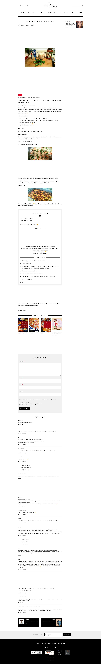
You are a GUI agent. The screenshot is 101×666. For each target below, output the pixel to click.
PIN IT (32, 97)
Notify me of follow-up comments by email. (31, 402)
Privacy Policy (62, 643)
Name (21, 378)
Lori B (19, 518)
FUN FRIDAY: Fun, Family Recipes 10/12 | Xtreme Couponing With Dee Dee (36, 588)
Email (21, 384)
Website (21, 391)
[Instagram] (25, 5)
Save (20, 94)
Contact (54, 643)
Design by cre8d (50, 660)
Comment (21, 361)
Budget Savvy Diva (25, 465)
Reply (19, 424)
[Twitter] (20, 5)
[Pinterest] (23, 5)
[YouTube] (28, 5)
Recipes (24, 310)
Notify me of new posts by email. (28, 404)
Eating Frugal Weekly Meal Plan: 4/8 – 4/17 (29, 606)
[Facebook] (18, 5)
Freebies (37, 643)
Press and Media (46, 643)
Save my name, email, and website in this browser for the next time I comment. (38, 399)
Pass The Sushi (35, 303)
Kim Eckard (21, 448)
